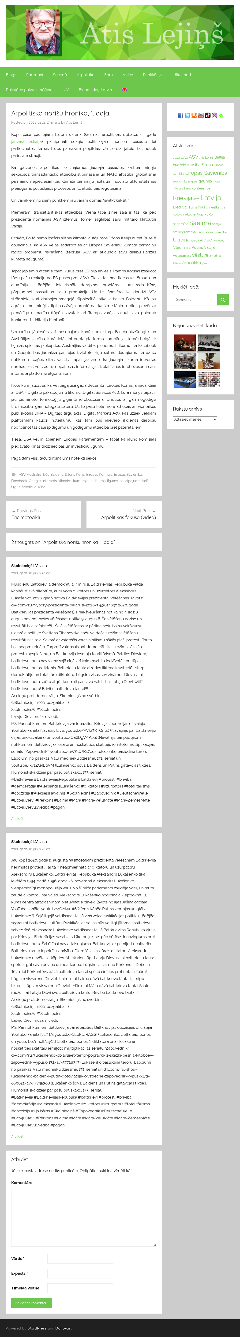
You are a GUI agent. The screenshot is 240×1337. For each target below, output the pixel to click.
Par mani (34, 74)
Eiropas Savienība (128, 474)
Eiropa (207, 164)
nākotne (189, 214)
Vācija (209, 247)
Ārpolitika (85, 74)
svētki (200, 232)
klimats (64, 481)
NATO (203, 207)
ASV (22, 474)
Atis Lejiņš (74, 122)
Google (35, 481)
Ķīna (41, 487)
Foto (108, 74)
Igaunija (205, 181)
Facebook (19, 481)
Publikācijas (154, 74)
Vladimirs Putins (188, 247)
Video (128, 74)
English (192, 181)
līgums (112, 481)
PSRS (208, 214)
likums (100, 481)
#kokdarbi (184, 74)
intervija (178, 188)
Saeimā (60, 74)
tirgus (15, 487)
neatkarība (217, 207)
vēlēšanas (182, 255)
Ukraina (181, 240)
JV (66, 89)
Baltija (219, 157)
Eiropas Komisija (99, 474)
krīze (196, 199)
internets (49, 481)
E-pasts (19, 1273)
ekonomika (180, 181)
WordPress (37, 1328)
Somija (216, 224)
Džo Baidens (53, 474)
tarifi (145, 481)
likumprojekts (82, 481)
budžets (179, 165)
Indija (216, 181)
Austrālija (34, 474)
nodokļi (177, 214)
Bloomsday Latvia (95, 89)
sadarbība (180, 224)
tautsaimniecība (215, 232)
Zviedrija (215, 255)
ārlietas (177, 263)
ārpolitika (29, 487)
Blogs (11, 74)
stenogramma (184, 232)
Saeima (200, 223)
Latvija (210, 197)
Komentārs (21, 1182)
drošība (193, 164)
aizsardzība (180, 157)
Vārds (17, 1258)
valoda (195, 240)
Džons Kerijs (75, 474)
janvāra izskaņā (26, 141)
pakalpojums (130, 481)
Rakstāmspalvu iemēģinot (30, 89)
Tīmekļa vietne (25, 1288)
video (206, 240)
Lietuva (180, 207)
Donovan (63, 1328)
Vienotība (218, 240)
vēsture (200, 255)
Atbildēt (17, 819)
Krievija (182, 198)
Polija (199, 214)
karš (187, 188)
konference (201, 188)
